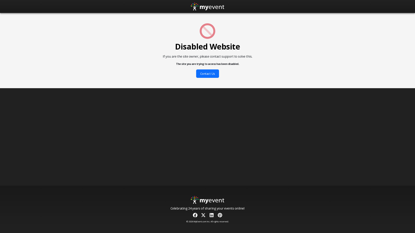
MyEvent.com (200, 221)
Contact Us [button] (207, 74)
